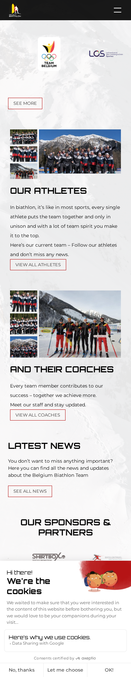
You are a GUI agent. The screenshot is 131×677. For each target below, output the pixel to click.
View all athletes (38, 264)
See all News (30, 491)
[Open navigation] (114, 10)
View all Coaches (37, 415)
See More (25, 103)
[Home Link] (15, 10)
